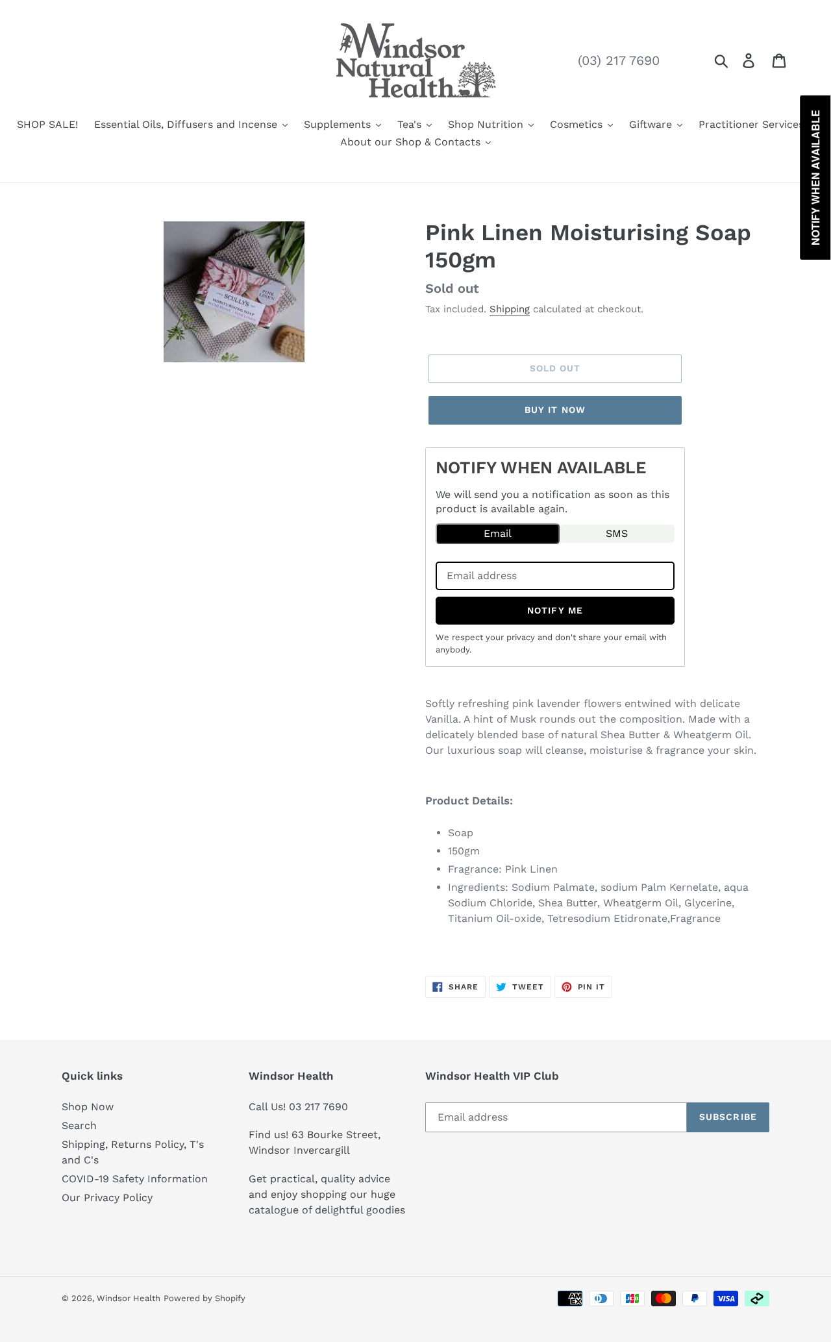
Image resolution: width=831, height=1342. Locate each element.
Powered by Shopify (204, 1298)
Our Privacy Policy (107, 1197)
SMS (617, 533)
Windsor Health (128, 1298)
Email (498, 533)
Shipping (510, 309)
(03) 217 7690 (619, 60)
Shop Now (88, 1106)
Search (79, 1125)
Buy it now (555, 409)
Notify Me (555, 610)
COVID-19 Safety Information (135, 1179)
